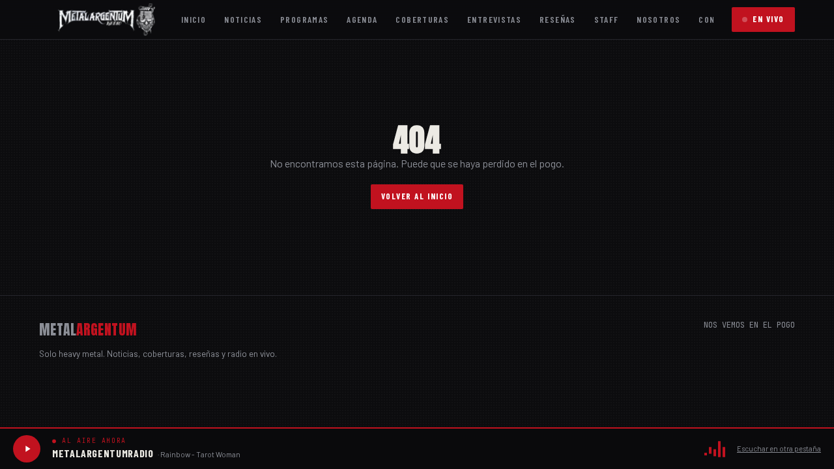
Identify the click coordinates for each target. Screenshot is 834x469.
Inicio (193, 19)
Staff (606, 19)
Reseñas (557, 19)
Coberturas (422, 19)
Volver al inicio (417, 196)
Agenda (362, 19)
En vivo (768, 19)
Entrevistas (494, 19)
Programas (304, 19)
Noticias (243, 19)
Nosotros (658, 19)
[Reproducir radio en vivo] (26, 448)
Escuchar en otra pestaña (779, 448)
